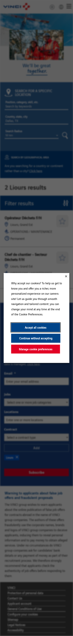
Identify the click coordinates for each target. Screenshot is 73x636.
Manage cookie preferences (35, 349)
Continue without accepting (35, 338)
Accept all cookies (35, 327)
